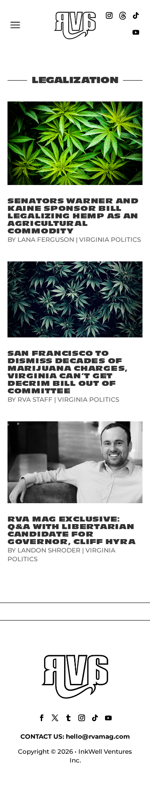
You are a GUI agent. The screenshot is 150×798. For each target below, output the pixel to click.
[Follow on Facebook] (41, 718)
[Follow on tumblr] (68, 718)
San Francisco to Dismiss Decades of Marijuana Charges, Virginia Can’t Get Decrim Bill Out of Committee (68, 372)
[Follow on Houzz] (122, 15)
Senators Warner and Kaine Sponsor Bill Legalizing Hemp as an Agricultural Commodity (73, 216)
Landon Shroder (49, 550)
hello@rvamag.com (98, 736)
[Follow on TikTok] (135, 15)
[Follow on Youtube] (135, 32)
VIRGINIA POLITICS (110, 239)
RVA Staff (35, 399)
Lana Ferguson (46, 239)
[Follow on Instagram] (109, 15)
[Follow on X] (55, 718)
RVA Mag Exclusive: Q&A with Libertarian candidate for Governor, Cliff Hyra (71, 530)
